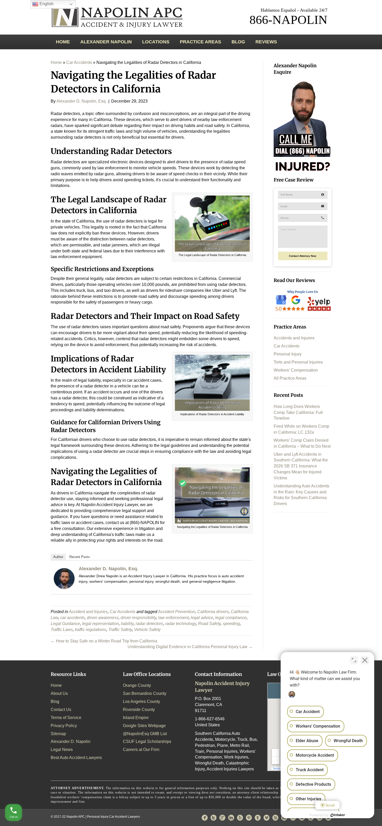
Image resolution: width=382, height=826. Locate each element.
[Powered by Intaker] (338, 815)
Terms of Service (66, 717)
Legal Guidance (65, 623)
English (46, 4)
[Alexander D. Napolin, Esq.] (64, 578)
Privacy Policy (64, 725)
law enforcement (173, 617)
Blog (238, 41)
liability (127, 623)
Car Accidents (79, 62)
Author (58, 557)
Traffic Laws (62, 629)
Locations (155, 41)
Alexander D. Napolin (70, 741)
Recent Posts (79, 557)
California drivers (213, 611)
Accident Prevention (176, 611)
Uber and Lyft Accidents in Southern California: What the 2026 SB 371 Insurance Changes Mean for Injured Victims (301, 466)
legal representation (100, 623)
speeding (231, 623)
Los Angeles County (141, 701)
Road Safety (209, 623)
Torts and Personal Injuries (298, 362)
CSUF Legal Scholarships (147, 741)
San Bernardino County (144, 693)
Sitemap (58, 733)
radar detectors (149, 623)
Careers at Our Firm (141, 749)
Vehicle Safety (147, 629)
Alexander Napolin (106, 41)
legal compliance (231, 617)
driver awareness (102, 617)
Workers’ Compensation (296, 370)
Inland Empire (136, 717)
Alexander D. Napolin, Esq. (108, 568)
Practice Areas (200, 41)
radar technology (180, 623)
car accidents (72, 617)
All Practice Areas (290, 378)
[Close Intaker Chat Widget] (365, 660)
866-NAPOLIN (288, 19)
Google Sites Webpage (144, 725)
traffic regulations (90, 629)
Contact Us (61, 709)
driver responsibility (138, 617)
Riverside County (139, 709)
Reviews (266, 41)
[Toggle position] (354, 660)
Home (63, 41)
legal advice (202, 617)
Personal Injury (287, 354)
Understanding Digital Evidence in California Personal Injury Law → (190, 646)
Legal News (62, 749)
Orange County (137, 685)
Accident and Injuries (88, 611)
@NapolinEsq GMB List (145, 733)
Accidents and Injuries (294, 338)
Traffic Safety (120, 629)
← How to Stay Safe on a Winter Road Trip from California (104, 641)
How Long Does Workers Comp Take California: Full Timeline (298, 412)
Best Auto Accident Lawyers (76, 757)
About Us (59, 693)
